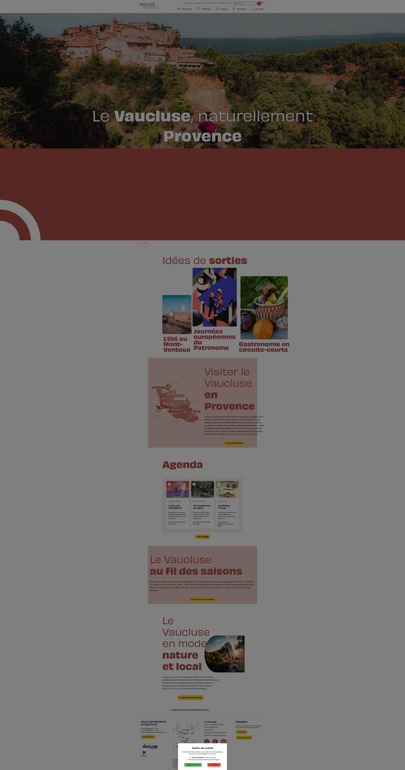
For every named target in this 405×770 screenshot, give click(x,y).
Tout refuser (214, 765)
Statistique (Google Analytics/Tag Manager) (203, 760)
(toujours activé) (204, 757)
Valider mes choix (193, 765)
